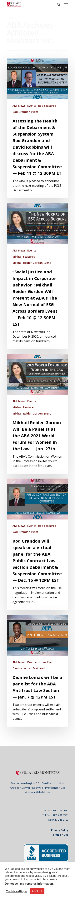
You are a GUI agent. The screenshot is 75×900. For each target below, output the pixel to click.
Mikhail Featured (23, 256)
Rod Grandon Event (25, 112)
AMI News (18, 105)
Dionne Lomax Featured (28, 668)
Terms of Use (59, 834)
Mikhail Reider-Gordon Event (31, 263)
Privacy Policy (59, 830)
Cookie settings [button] (16, 891)
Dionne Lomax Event (41, 662)
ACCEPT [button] (37, 891)
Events (31, 105)
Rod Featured (47, 105)
